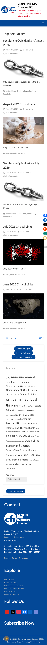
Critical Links (28, 50)
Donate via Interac (23, 353)
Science (25, 445)
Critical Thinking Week (26, 406)
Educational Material (26, 411)
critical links (11, 91)
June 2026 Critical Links (18, 284)
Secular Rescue (33, 460)
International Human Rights (20, 428)
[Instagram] (19, 612)
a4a (7, 153)
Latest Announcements (13, 586)
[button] (45, 215)
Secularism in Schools (17, 459)
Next (40, 338)
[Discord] (36, 612)
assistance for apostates (19, 382)
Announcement (23, 377)
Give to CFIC (28, 415)
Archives (10, 475)
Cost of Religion (28, 394)
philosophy (12, 435)
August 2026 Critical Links (19, 104)
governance (10, 419)
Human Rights (15, 423)
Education (11, 410)
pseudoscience (18, 441)
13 (15, 338)
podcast (24, 435)
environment (10, 415)
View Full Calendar (15, 491)
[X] (13, 612)
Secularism (7, 94)
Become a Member (12, 594)
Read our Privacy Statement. (16, 558)
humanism (25, 419)
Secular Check (14, 455)
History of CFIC (10, 583)
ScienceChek (12, 450)
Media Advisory (24, 431)
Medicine (35, 431)
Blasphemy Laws (13, 386)
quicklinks (31, 91)
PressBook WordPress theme (28, 642)
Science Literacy (28, 450)
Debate (38, 406)
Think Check (26, 464)
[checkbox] (6, 638)
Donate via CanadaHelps (23, 357)
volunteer (10, 468)
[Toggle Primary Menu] (43, 22)
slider (23, 153)
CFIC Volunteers (28, 390)
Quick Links (21, 91)
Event (18, 414)
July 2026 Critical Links (17, 226)
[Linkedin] (30, 612)
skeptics (9, 465)
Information (31, 423)
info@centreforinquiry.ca (14, 537)
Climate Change (12, 394)
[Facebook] (24, 612)
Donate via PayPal (23, 349)
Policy (32, 436)
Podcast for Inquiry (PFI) (14, 588)
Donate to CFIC (10, 591)
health (17, 419)
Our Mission (9, 580)
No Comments (12, 53)
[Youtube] (7, 612)
